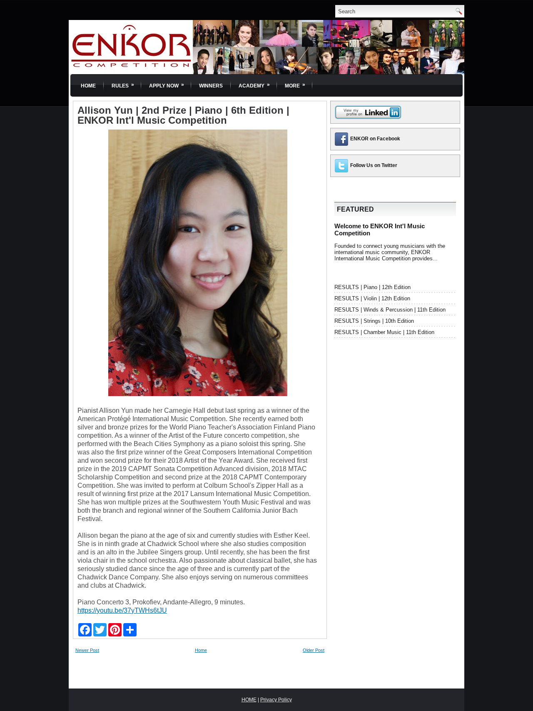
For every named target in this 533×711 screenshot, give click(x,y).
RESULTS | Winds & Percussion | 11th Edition (390, 310)
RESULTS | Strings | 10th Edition (374, 321)
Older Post (313, 650)
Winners (211, 86)
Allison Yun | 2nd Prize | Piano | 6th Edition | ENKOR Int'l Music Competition (183, 115)
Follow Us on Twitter (373, 165)
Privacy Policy (276, 700)
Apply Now (166, 85)
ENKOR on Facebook (375, 139)
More (295, 85)
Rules (123, 85)
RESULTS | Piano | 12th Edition (372, 287)
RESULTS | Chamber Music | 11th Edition (384, 332)
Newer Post (87, 650)
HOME (249, 700)
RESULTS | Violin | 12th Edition (372, 298)
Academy (254, 85)
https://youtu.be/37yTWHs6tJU (122, 610)
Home (88, 86)
